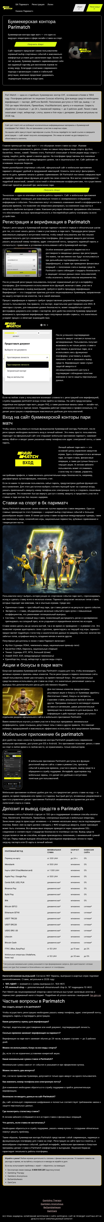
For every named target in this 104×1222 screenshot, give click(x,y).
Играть (80, 8)
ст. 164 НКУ (58, 983)
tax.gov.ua (95, 995)
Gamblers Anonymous (17, 1176)
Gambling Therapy (16, 1173)
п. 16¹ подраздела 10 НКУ (78, 987)
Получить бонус (36, 44)
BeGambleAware (15, 1179)
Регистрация (95, 8)
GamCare (12, 1182)
